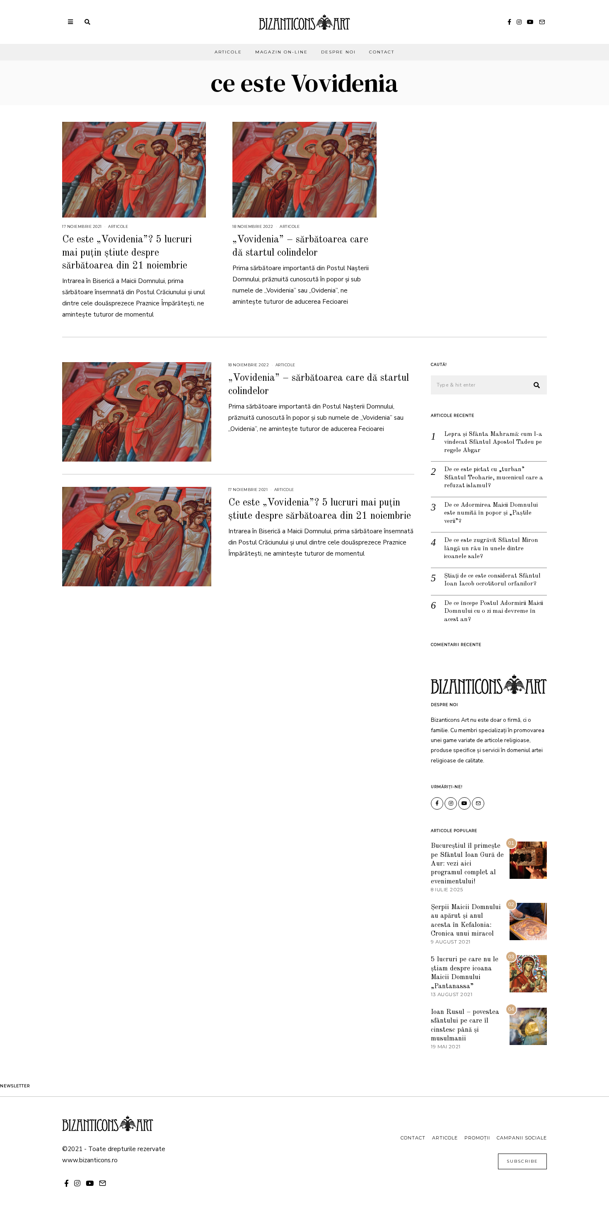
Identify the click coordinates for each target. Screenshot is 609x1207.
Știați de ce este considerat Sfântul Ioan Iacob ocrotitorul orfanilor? (492, 580)
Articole (228, 52)
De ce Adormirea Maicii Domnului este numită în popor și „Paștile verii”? (491, 513)
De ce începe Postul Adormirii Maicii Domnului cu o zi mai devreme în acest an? (493, 611)
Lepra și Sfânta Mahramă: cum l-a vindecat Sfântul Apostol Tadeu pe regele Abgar (493, 442)
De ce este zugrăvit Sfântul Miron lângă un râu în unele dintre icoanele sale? (491, 548)
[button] (537, 385)
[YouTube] (530, 22)
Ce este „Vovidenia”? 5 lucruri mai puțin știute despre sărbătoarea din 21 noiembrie (127, 253)
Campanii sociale (522, 1138)
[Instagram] (519, 22)
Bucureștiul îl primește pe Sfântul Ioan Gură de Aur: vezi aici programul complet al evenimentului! (467, 863)
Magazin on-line (281, 52)
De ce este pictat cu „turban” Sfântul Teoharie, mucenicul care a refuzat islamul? (493, 478)
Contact (381, 52)
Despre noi (338, 52)
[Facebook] (509, 22)
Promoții (477, 1138)
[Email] (542, 22)
